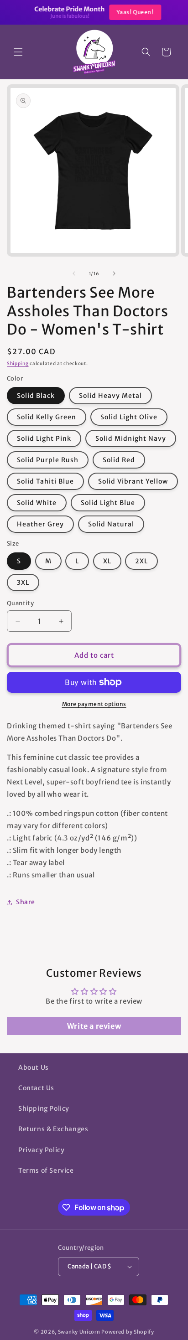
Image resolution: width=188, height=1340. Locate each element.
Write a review (94, 1026)
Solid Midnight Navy (130, 438)
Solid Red (119, 460)
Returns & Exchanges (53, 1129)
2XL (141, 561)
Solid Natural (111, 524)
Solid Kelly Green (46, 417)
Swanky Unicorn (79, 1332)
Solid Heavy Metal (110, 396)
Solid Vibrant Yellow (133, 481)
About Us (33, 1067)
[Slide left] (74, 273)
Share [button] (25, 902)
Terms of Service (46, 1170)
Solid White (37, 503)
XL (107, 561)
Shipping (18, 363)
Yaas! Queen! (131, 12)
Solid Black (36, 396)
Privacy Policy (41, 1150)
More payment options (94, 704)
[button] (18, 52)
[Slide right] (114, 273)
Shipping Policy (43, 1108)
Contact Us (36, 1088)
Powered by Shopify (127, 1332)
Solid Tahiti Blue (45, 481)
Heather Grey (40, 524)
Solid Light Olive (128, 417)
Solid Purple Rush (47, 460)
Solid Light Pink (44, 438)
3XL (23, 582)
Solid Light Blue (108, 503)
